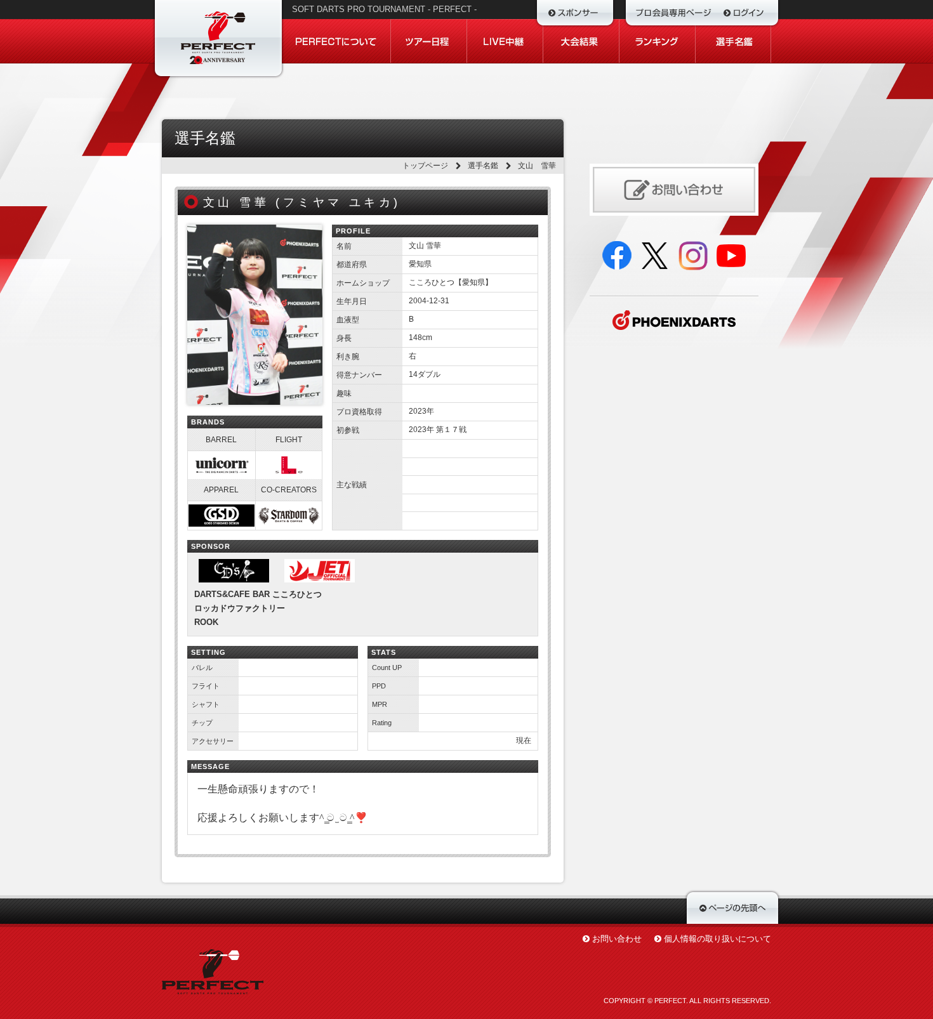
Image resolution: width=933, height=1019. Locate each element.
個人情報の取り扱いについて (717, 938)
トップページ (425, 165)
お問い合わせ (617, 938)
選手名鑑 (483, 165)
